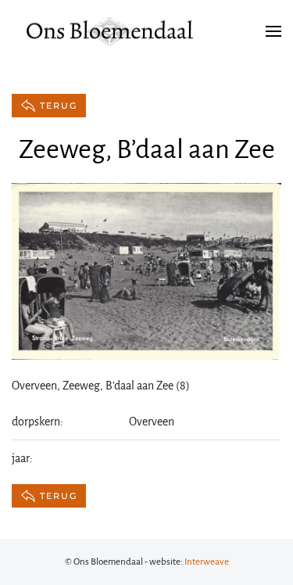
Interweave (206, 562)
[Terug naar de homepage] (109, 31)
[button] (273, 31)
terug (58, 105)
